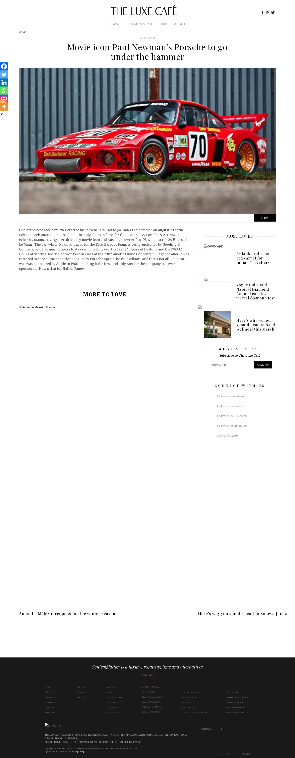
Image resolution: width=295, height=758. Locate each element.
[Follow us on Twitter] (273, 12)
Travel (116, 24)
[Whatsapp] (4, 90)
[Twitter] (4, 74)
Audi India (187, 702)
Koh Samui (147, 692)
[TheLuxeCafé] (144, 14)
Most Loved (239, 236)
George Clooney (152, 697)
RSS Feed (83, 692)
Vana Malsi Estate (236, 712)
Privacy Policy (78, 751)
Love (265, 218)
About (179, 24)
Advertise (51, 697)
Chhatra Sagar (150, 712)
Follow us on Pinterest (231, 416)
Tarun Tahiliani (190, 692)
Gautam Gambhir (151, 702)
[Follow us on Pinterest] (239, 729)
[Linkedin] (4, 82)
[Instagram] (4, 99)
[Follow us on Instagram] (268, 12)
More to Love (104, 294)
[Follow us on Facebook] (262, 12)
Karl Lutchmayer (152, 707)
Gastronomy (115, 697)
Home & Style (141, 24)
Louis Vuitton (234, 692)
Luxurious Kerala (237, 697)
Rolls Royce (189, 707)
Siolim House (189, 697)
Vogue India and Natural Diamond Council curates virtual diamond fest (255, 291)
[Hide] (1, 114)
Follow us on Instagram (232, 425)
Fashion (112, 687)
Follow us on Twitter (230, 406)
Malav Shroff (234, 702)
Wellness (113, 712)
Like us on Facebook (230, 396)
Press (81, 687)
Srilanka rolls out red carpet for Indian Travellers (253, 258)
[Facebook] (4, 66)
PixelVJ (246, 754)
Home (22, 32)
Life (163, 24)
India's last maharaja (194, 712)
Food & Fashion (235, 707)
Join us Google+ (228, 435)
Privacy (82, 697)
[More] (4, 107)
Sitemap (49, 712)
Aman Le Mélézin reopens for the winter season (67, 613)
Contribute (52, 702)
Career (49, 707)
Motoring (113, 702)
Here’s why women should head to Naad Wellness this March (255, 325)
